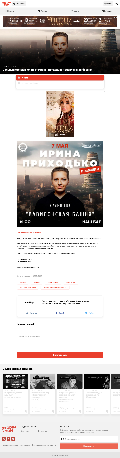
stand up (23, 282)
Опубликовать (60, 354)
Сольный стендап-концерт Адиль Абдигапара (94, 394)
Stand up (6, 66)
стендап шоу (70, 282)
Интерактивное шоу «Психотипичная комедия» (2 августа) (40, 396)
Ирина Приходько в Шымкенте (55, 287)
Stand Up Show (53, 282)
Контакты (42, 431)
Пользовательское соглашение (44, 445)
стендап (37, 282)
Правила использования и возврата (16, 445)
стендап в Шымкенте (28, 287)
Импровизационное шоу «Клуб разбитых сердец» (13, 394)
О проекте (25, 431)
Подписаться (88, 446)
